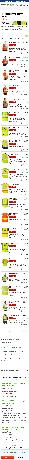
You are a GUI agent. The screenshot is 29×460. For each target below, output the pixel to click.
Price (20, 38)
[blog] (21, 448)
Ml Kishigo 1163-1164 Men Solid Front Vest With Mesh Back (17, 221)
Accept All (7, 457)
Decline (20, 457)
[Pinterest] (10, 448)
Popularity (11, 38)
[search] (17, 5)
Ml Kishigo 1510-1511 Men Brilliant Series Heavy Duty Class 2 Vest (17, 120)
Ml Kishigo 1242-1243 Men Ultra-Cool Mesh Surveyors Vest (17, 266)
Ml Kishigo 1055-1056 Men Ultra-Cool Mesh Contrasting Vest (18, 191)
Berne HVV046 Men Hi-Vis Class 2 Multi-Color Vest (17, 321)
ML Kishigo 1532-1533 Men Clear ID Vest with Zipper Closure (17, 294)
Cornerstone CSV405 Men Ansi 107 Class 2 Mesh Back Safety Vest (17, 49)
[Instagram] (17, 448)
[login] (21, 5)
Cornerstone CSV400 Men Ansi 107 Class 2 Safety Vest (17, 63)
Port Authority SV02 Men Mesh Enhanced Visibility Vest (18, 105)
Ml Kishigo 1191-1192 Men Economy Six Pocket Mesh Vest (17, 236)
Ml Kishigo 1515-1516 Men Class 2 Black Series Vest (17, 147)
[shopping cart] (24, 5)
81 (1, 19)
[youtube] (13, 448)
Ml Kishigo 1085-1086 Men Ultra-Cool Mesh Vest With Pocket (17, 206)
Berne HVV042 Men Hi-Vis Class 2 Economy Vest (17, 308)
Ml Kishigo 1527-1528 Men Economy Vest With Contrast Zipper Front (18, 176)
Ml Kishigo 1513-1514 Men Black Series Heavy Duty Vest (18, 133)
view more (7, 31)
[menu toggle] (27, 5)
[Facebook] (6, 448)
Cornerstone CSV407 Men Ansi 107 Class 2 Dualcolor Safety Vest (17, 78)
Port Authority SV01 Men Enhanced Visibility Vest (16, 92)
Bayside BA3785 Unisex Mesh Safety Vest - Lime (18, 279)
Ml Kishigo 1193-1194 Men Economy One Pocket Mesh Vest (18, 251)
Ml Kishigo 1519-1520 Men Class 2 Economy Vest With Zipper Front (17, 161)
